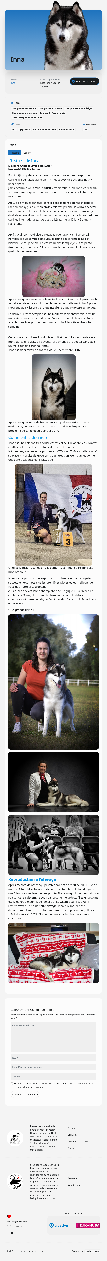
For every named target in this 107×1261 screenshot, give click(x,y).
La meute (72, 1141)
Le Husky (72, 1134)
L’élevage (72, 1128)
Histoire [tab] (15, 152)
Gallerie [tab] (27, 152)
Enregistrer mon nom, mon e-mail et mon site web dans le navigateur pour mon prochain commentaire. (53, 1085)
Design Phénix (92, 1251)
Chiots (87, 1141)
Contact (71, 1148)
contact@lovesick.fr (17, 1221)
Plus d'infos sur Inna (86, 81)
